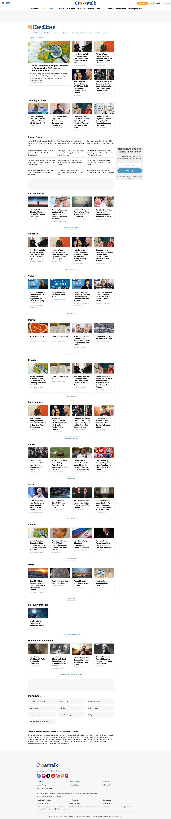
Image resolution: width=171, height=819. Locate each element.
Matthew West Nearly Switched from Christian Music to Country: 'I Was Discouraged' (40, 153)
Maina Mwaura (93, 708)
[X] (48, 776)
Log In (166, 3)
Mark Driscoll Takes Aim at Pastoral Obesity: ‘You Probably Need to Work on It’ (100, 172)
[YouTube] (53, 776)
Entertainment (86, 33)
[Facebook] (39, 776)
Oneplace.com (107, 803)
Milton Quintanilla (94, 701)
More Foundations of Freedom (71, 674)
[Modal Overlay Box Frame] (129, 163)
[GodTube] (67, 776)
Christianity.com (42, 803)
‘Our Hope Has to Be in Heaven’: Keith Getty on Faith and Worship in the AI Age (100, 142)
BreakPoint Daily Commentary (39, 721)
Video (104, 9)
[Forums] (62, 776)
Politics (32, 37)
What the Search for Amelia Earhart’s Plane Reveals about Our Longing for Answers (69, 163)
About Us (40, 782)
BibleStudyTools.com (44, 800)
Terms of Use (74, 785)
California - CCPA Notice (45, 788)
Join (142, 3)
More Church (71, 396)
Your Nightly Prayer (135, 9)
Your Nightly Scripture (85, 9)
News (98, 9)
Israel (40, 37)
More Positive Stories (71, 228)
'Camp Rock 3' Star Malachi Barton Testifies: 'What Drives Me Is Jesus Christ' (99, 163)
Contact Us (106, 782)
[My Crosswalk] (155, 3)
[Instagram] (58, 776)
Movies (106, 33)
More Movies (71, 518)
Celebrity (47, 33)
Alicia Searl (62, 708)
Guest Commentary (36, 715)
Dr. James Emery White (37, 701)
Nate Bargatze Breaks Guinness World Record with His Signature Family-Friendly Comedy (70, 153)
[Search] (8, 3)
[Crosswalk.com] (85, 3)
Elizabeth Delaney (65, 715)
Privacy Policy (41, 785)
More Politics (71, 558)
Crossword (60, 9)
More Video (71, 314)
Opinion (65, 33)
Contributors (35, 696)
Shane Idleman (34, 708)
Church (74, 33)
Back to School (120, 9)
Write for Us (107, 785)
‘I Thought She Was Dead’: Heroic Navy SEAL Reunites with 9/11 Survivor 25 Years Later (41, 172)
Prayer (110, 9)
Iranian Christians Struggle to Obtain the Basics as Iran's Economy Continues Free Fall (42, 143)
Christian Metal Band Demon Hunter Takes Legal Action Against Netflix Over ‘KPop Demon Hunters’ (100, 153)
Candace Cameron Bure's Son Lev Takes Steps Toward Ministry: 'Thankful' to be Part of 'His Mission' (41, 163)
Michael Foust (63, 701)
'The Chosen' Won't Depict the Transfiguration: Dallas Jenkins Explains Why (70, 172)
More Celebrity (71, 270)
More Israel (71, 599)
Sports (97, 33)
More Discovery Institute (71, 634)
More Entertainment (71, 438)
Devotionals (70, 9)
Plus (43, 9)
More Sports (71, 478)
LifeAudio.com (75, 803)
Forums (50, 9)
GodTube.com (74, 800)
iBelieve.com (107, 800)
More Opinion (71, 354)
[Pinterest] (44, 776)
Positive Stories (35, 33)
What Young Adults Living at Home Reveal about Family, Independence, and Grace (71, 143)
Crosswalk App (75, 782)
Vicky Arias (92, 715)
